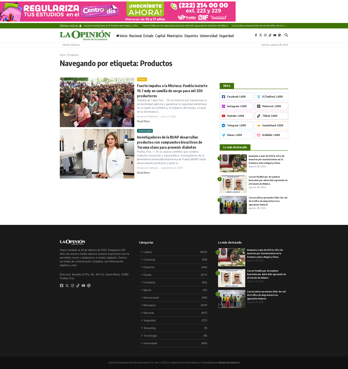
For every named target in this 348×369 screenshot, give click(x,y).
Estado (148, 35)
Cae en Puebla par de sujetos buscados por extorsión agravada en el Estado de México (268, 180)
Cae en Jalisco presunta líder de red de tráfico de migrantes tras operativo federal (268, 201)
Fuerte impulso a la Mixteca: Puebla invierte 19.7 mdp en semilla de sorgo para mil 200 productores (172, 90)
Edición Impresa (71, 44)
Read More (143, 121)
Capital (160, 35)
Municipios (175, 35)
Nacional (135, 35)
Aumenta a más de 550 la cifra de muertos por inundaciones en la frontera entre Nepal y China (266, 159)
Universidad (208, 35)
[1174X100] (174, 11)
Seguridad (226, 35)
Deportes (191, 35)
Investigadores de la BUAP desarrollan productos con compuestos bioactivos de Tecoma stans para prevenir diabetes (169, 142)
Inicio (62, 54)
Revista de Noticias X (229, 362)
